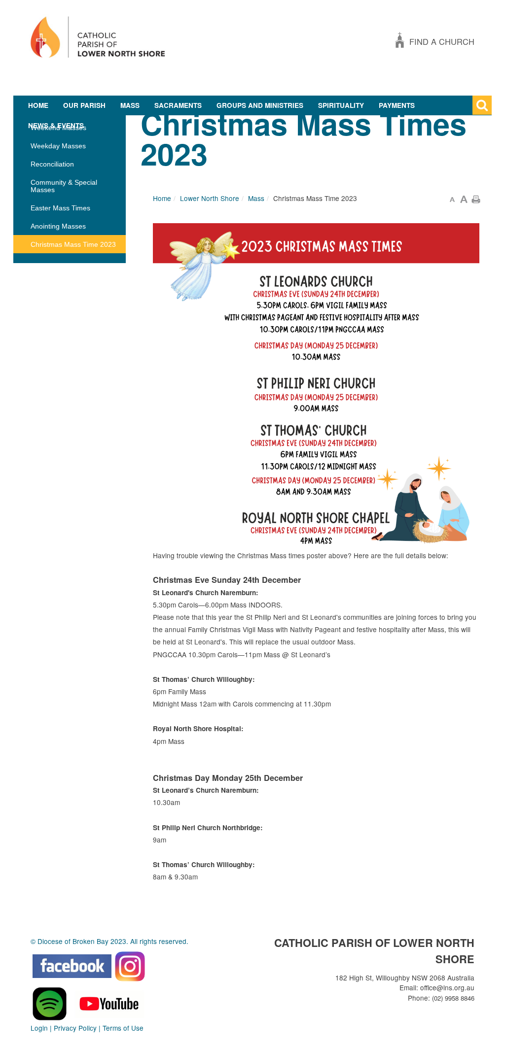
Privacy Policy (75, 1028)
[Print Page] (476, 198)
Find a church (441, 41)
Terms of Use (123, 1028)
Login (39, 1028)
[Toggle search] (482, 105)
